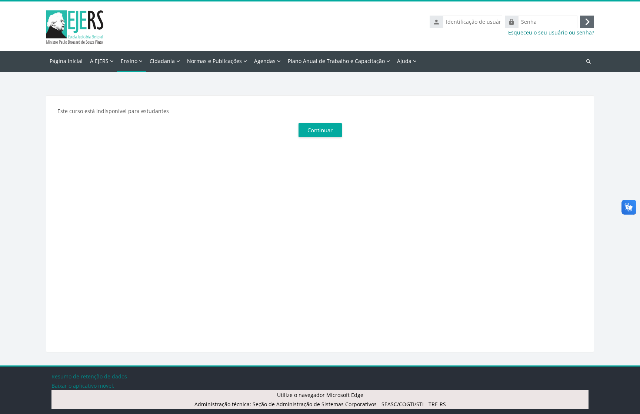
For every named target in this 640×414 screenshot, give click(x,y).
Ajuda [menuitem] (404, 60)
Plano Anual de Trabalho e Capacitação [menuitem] (336, 60)
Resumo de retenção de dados (89, 376)
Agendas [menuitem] (265, 60)
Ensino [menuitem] (129, 60)
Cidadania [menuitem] (162, 60)
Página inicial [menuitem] (66, 60)
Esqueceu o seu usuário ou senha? (551, 32)
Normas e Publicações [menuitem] (214, 60)
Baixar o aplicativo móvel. (82, 385)
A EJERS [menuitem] (99, 60)
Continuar (320, 130)
